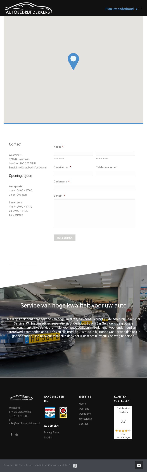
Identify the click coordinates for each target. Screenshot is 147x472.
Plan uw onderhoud (119, 9)
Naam (58, 146)
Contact (83, 423)
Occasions (85, 413)
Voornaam (59, 158)
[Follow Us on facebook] (11, 434)
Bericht (59, 195)
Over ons (84, 408)
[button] (73, 61)
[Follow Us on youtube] (16, 434)
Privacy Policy (52, 432)
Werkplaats (85, 418)
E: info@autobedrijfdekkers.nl (24, 422)
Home (82, 403)
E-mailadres (62, 167)
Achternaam (102, 158)
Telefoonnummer (106, 167)
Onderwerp (62, 181)
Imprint (48, 437)
